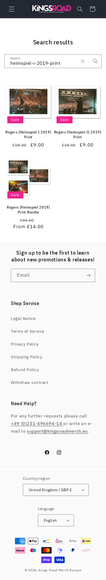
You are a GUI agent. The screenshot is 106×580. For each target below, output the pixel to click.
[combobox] (53, 61)
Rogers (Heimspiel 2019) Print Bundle (28, 210)
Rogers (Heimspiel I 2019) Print (28, 134)
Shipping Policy (26, 356)
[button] (11, 9)
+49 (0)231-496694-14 (37, 423)
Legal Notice (23, 318)
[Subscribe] (88, 275)
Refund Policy (25, 369)
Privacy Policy (25, 344)
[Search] (95, 61)
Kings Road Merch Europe (60, 570)
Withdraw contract (29, 382)
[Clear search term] (82, 61)
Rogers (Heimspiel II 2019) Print (77, 134)
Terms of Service (27, 331)
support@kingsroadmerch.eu (57, 431)
